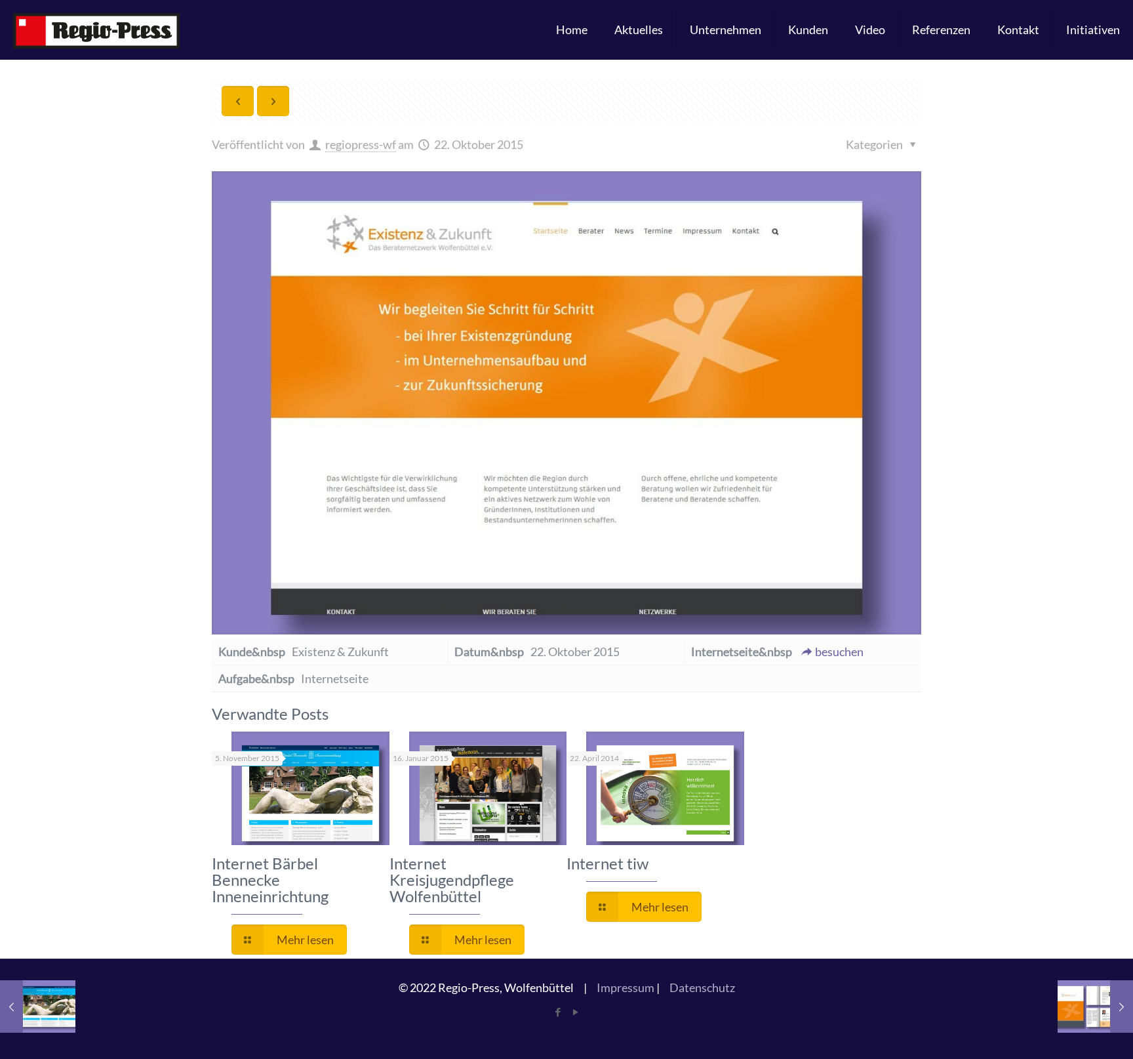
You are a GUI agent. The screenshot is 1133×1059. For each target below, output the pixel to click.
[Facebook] (558, 1012)
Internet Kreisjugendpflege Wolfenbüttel (451, 879)
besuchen (839, 651)
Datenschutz (702, 987)
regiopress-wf (360, 144)
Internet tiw (607, 863)
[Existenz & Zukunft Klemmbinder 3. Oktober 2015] (1095, 1006)
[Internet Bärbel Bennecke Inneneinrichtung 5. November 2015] (37, 1006)
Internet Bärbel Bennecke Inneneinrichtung (270, 879)
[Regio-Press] (96, 29)
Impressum (625, 987)
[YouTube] (575, 1012)
